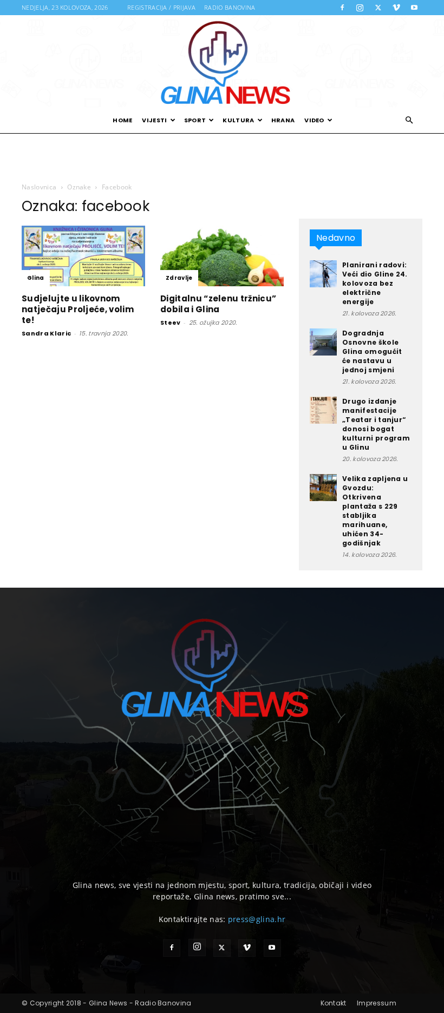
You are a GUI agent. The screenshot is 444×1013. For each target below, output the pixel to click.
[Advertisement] (222, 157)
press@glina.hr (256, 919)
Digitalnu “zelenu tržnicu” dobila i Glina (218, 304)
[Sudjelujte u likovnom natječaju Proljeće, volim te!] (83, 256)
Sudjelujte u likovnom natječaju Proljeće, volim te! (78, 309)
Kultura (238, 120)
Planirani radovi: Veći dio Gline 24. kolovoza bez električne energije (375, 283)
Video (314, 120)
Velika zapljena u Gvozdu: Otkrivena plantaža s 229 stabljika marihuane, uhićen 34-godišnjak (375, 511)
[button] (409, 120)
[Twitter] (378, 7)
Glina (35, 278)
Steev (170, 322)
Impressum (376, 1003)
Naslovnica (39, 187)
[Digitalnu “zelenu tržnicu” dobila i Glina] (222, 256)
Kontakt (334, 1003)
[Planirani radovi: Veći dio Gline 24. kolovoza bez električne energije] (323, 273)
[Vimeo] (396, 7)
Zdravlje (179, 278)
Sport (195, 120)
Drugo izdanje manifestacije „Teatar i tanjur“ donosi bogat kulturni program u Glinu (376, 424)
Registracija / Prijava (161, 7)
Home (122, 120)
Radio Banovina (229, 7)
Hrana (283, 120)
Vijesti (154, 120)
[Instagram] (360, 7)
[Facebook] (342, 7)
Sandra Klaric (46, 333)
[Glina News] (222, 61)
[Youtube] (414, 7)
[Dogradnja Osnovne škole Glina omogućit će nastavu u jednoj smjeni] (323, 342)
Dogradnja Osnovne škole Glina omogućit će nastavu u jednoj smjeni (372, 351)
